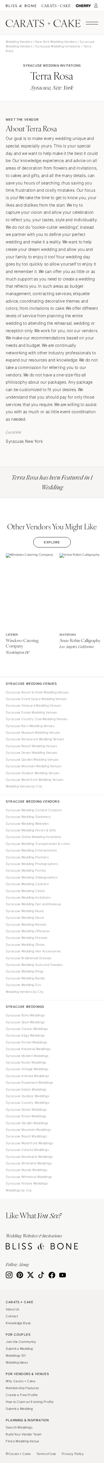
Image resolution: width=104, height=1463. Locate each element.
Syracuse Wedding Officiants (28, 931)
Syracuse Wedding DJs (23, 985)
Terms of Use (46, 1454)
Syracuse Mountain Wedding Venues (33, 766)
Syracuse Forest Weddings (26, 1116)
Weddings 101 (16, 1355)
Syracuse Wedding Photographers (32, 864)
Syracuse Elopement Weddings (29, 1082)
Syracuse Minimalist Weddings (29, 1163)
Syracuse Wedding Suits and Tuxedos (34, 964)
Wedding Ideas (17, 1362)
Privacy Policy (73, 1454)
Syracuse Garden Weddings (27, 1123)
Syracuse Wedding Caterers (27, 884)
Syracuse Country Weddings (27, 1102)
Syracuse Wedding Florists (26, 870)
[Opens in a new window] (21, 6)
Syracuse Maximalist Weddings (29, 1156)
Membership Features (22, 1388)
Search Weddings (19, 1427)
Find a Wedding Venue (22, 1441)
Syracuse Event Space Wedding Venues (36, 699)
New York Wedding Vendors (56, 41)
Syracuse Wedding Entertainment (31, 850)
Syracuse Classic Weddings (27, 1029)
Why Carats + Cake (21, 1381)
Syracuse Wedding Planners (27, 857)
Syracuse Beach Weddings (26, 1136)
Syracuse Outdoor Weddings (27, 1096)
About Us (12, 1309)
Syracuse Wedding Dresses (26, 937)
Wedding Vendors (19, 41)
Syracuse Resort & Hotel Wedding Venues (37, 692)
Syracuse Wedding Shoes (25, 944)
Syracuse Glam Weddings (25, 1022)
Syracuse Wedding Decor (25, 917)
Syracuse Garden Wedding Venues (32, 759)
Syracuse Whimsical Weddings (29, 1177)
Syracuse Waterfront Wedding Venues (34, 779)
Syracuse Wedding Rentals (26, 924)
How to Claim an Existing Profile (29, 1402)
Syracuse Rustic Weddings (26, 1062)
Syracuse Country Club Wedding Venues (37, 719)
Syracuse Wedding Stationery (28, 816)
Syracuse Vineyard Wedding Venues (33, 705)
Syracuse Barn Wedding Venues (30, 726)
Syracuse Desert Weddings (26, 1109)
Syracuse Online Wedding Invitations (33, 837)
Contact (12, 1316)
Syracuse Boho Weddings (25, 1015)
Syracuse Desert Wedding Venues (31, 752)
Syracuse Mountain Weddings (28, 1129)
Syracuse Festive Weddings (27, 1183)
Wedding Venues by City (24, 786)
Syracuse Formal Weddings (26, 1042)
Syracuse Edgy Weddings (25, 1035)
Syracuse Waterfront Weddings (29, 1143)
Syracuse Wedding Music (25, 911)
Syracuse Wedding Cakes (25, 891)
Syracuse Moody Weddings (26, 1170)
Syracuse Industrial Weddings (28, 1049)
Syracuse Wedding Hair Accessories (33, 951)
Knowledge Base (18, 1323)
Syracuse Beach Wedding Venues (31, 746)
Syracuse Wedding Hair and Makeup (33, 904)
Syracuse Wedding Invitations (57, 46)
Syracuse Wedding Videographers (32, 877)
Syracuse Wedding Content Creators (34, 810)
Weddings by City (19, 1190)
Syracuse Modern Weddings (27, 1056)
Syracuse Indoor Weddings (26, 1089)
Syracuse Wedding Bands (25, 978)
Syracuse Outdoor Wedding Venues (33, 773)
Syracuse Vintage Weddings (27, 1069)
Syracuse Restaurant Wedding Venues (35, 739)
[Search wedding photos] (83, 6)
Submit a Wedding (19, 1348)
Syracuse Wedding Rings (25, 971)
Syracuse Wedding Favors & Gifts (31, 830)
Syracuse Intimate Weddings (27, 1076)
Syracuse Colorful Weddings (27, 1149)
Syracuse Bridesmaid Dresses (28, 958)
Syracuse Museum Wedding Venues (33, 732)
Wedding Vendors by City (25, 991)
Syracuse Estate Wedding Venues (31, 712)
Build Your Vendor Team (24, 1434)
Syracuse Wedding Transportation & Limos (38, 843)
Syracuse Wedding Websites (27, 823)
